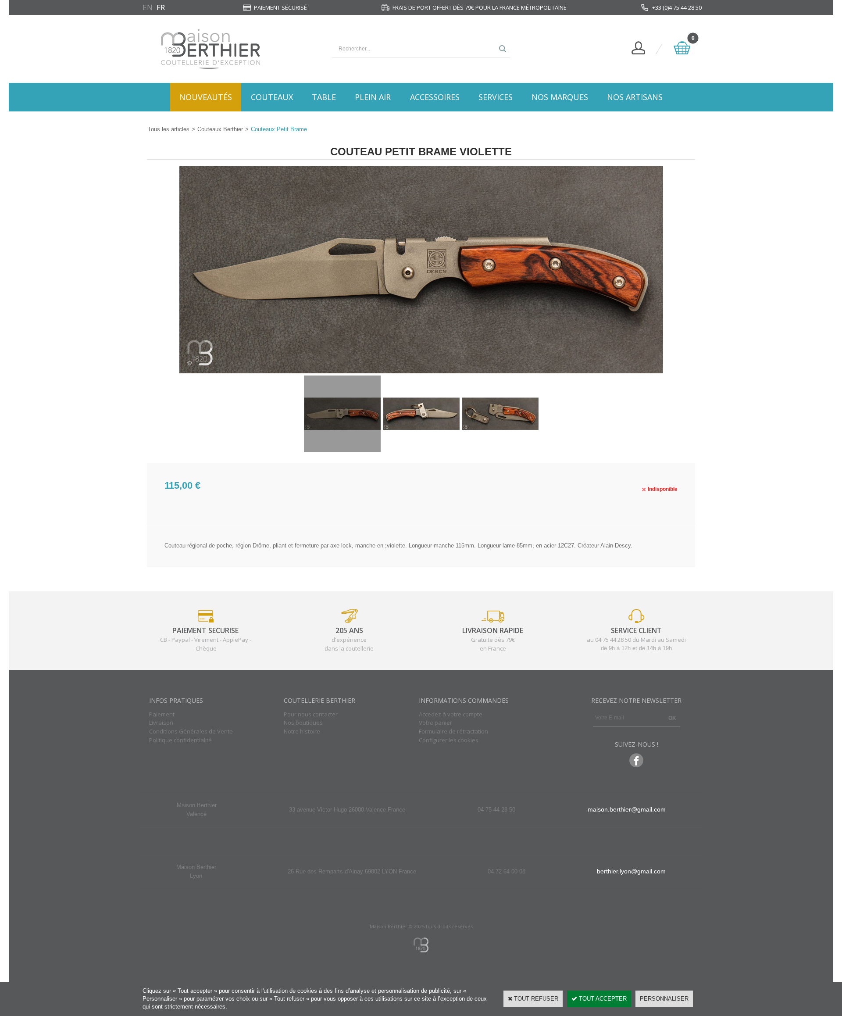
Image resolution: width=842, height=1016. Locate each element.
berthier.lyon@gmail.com (631, 871)
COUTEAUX (272, 97)
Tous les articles (168, 129)
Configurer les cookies (448, 740)
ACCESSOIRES (435, 97)
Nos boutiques (303, 722)
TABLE (324, 97)
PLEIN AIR (373, 97)
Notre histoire (302, 731)
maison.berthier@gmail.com (627, 809)
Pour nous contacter (311, 714)
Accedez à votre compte (450, 714)
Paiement (162, 714)
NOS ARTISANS (635, 97)
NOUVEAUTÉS (205, 97)
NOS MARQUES (560, 97)
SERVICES (495, 97)
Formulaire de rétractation (453, 731)
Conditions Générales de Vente (191, 731)
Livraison (161, 722)
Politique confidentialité (180, 740)
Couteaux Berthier (220, 129)
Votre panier (435, 722)
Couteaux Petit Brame (279, 129)
